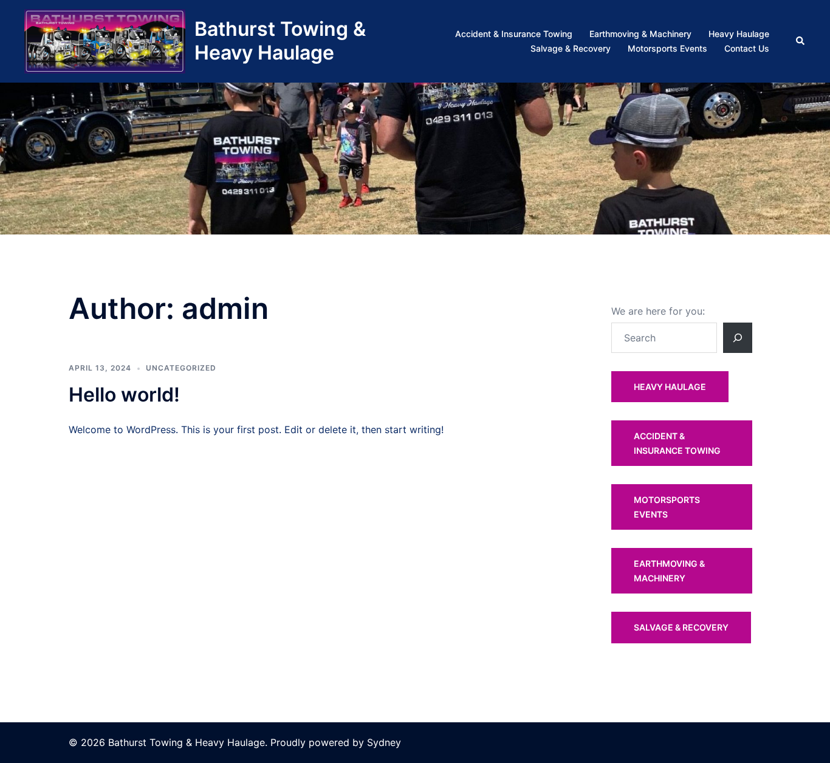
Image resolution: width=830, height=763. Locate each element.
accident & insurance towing (677, 443)
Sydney (384, 742)
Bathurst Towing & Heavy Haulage (280, 40)
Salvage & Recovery (570, 48)
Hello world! (124, 394)
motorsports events (667, 506)
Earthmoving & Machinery (640, 34)
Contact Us (746, 48)
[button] (801, 41)
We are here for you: (658, 311)
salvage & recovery (681, 627)
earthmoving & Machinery (669, 570)
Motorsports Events (667, 48)
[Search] (737, 338)
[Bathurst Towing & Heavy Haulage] (104, 41)
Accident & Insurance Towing (513, 34)
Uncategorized (181, 367)
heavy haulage (670, 386)
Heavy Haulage (738, 34)
